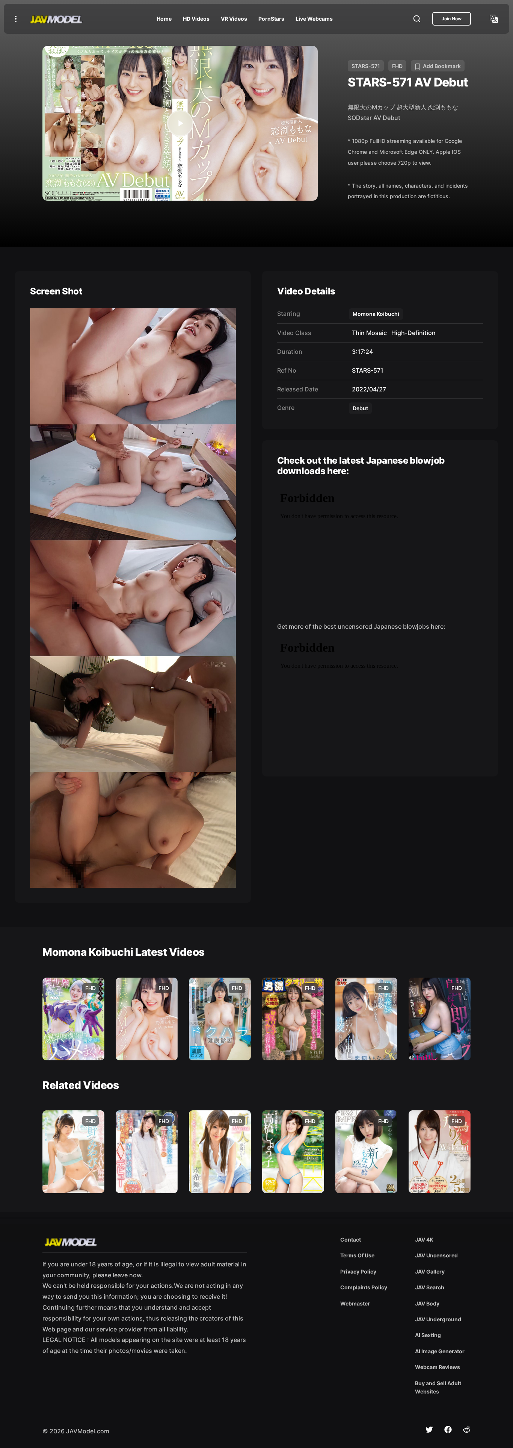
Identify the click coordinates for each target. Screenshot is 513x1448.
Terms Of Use (357, 1255)
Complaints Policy (363, 1287)
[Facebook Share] (448, 1429)
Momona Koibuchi (376, 314)
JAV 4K (424, 1239)
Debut (360, 408)
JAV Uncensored (436, 1255)
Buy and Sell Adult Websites (438, 1387)
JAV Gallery (430, 1271)
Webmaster (355, 1303)
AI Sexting (428, 1335)
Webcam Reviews (437, 1367)
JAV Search (429, 1287)
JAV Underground (438, 1319)
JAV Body (427, 1303)
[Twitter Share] (429, 1429)
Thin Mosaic (368, 333)
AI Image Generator (440, 1351)
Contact (350, 1239)
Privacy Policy (358, 1271)
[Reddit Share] (467, 1429)
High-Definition (412, 333)
